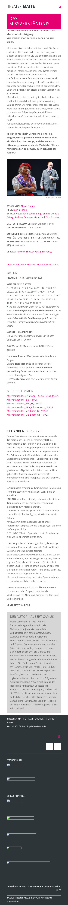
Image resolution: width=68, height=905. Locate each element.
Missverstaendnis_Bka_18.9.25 (22, 399)
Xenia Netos (20, 209)
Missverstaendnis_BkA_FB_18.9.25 (24, 403)
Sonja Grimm (43, 213)
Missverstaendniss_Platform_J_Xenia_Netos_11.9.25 (33, 395)
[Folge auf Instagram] (57, 746)
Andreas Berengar (24, 217)
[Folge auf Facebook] (49, 746)
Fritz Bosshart (52, 217)
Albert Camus (28, 205)
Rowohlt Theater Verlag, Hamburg (34, 251)
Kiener (37, 217)
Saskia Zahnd (28, 213)
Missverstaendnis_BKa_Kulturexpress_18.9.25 (30, 407)
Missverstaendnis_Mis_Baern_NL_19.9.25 (27, 410)
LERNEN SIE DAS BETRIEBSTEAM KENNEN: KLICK (33, 264)
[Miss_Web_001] (34, 194)
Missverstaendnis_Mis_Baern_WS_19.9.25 (28, 414)
